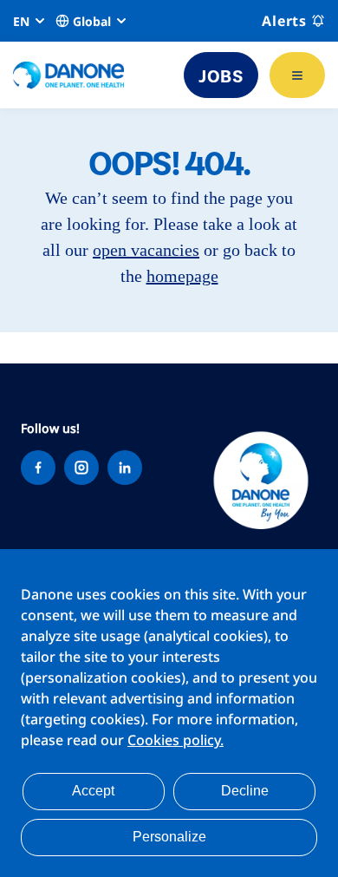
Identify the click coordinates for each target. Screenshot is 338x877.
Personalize (169, 836)
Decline (245, 790)
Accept (93, 790)
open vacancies (146, 249)
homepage (182, 275)
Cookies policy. (175, 739)
